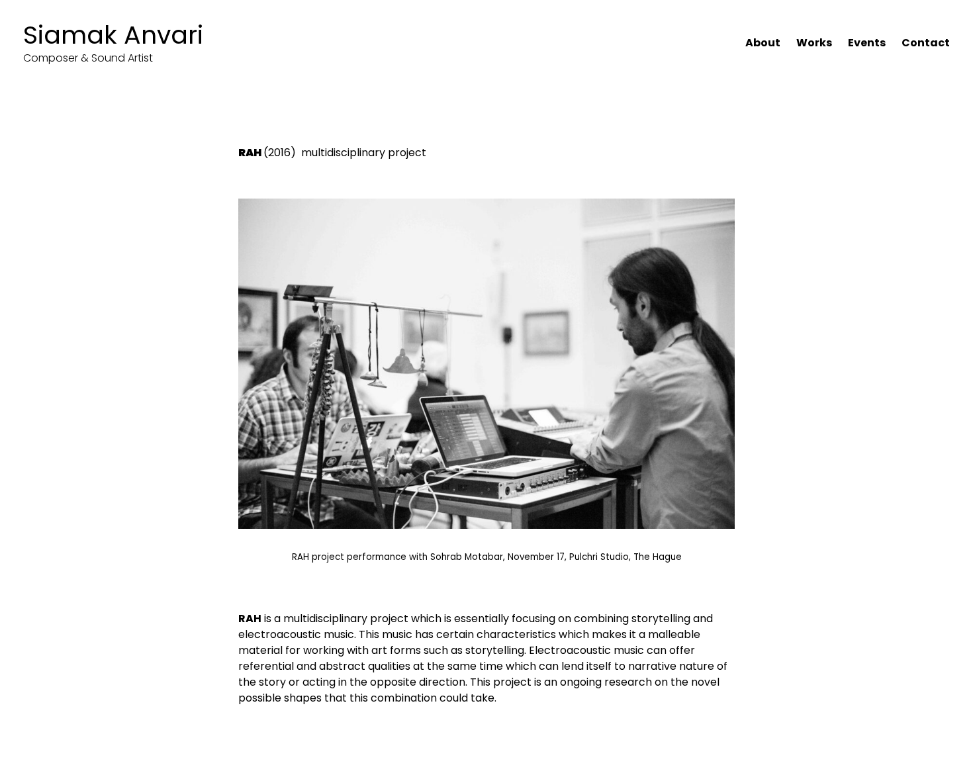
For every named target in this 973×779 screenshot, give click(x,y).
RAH (249, 152)
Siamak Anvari (113, 34)
